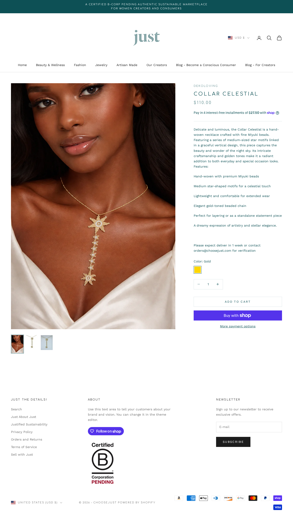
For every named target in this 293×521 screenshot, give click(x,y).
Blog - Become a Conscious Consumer (206, 65)
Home (22, 65)
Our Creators (156, 65)
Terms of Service (24, 447)
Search (16, 409)
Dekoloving (206, 86)
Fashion (80, 65)
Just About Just (23, 417)
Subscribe (233, 442)
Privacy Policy (22, 432)
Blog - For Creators (260, 65)
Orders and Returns (26, 439)
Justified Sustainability (29, 424)
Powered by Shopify (136, 502)
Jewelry (101, 65)
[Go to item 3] (46, 342)
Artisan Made (127, 65)
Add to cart (238, 301)
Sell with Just (22, 454)
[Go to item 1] (17, 344)
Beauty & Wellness (50, 65)
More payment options (237, 326)
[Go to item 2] (32, 342)
